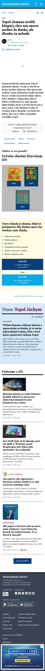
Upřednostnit (32, 131)
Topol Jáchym (28, 310)
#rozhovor (31, 139)
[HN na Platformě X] (16, 593)
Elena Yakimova (16, 474)
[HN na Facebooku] (19, 593)
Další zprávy (22, 561)
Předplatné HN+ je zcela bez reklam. (31, 296)
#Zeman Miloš (9, 143)
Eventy (5, 639)
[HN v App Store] (26, 604)
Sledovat (15, 131)
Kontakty (6, 614)
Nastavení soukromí (25, 621)
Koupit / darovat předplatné (12, 635)
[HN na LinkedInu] (26, 593)
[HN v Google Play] (10, 604)
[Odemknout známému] (42, 13)
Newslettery (7, 642)
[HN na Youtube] (33, 593)
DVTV (9, 40)
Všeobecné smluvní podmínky (28, 625)
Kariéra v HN (7, 625)
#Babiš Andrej (23, 143)
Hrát (14, 183)
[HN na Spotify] (30, 593)
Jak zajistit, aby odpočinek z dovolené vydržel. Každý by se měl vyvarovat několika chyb (21, 482)
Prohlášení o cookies (25, 618)
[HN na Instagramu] (23, 593)
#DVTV (21, 139)
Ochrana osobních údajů (26, 614)
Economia (6, 621)
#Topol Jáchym (9, 139)
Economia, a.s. (17, 580)
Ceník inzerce (7, 628)
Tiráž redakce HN (9, 618)
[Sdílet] (38, 13)
